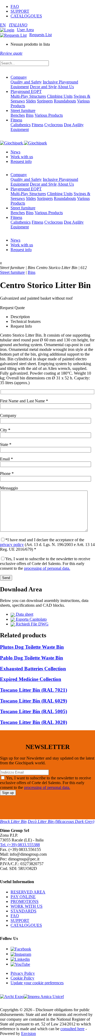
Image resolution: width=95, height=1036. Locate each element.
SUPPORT (20, 11)
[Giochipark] (23, 142)
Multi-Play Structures (28, 96)
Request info (21, 161)
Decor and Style (43, 86)
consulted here (72, 1028)
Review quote (11, 53)
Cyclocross (53, 125)
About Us (66, 86)
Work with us (22, 156)
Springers (45, 101)
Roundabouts (65, 101)
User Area (25, 29)
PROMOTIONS (25, 901)
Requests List (40, 34)
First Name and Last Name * (24, 401)
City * (5, 430)
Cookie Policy (22, 978)
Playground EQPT (26, 91)
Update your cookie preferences (37, 983)
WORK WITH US (26, 906)
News (15, 152)
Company (19, 77)
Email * (6, 459)
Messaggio (9, 488)
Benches (18, 115)
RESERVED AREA (28, 892)
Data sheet (24, 614)
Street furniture (23, 110)
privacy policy (12, 544)
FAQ (15, 6)
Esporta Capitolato (31, 619)
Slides (31, 101)
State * (5, 444)
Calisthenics (21, 125)
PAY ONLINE (23, 896)
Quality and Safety (26, 82)
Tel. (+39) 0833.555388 (20, 844)
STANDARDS (23, 911)
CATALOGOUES (26, 16)
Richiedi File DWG (32, 624)
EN (3, 25)
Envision (28, 1033)
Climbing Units (60, 96)
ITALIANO (18, 25)
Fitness (16, 120)
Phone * (7, 473)
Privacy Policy (23, 973)
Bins (30, 115)
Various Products (49, 115)
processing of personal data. (47, 568)
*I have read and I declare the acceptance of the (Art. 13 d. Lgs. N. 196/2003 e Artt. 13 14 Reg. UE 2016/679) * (47, 545)
